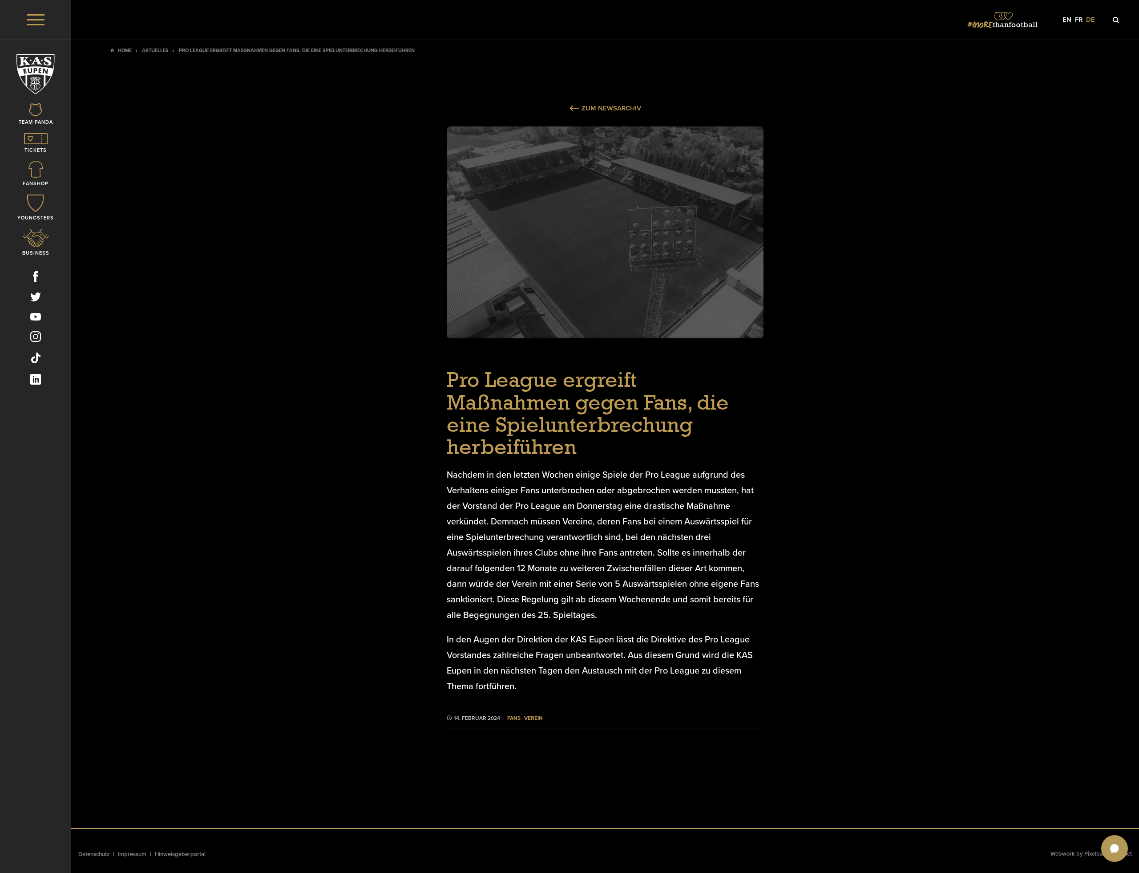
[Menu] (35, 20)
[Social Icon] (35, 278)
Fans (514, 718)
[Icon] (1116, 20)
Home (125, 50)
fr (1078, 20)
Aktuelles (155, 50)
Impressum (132, 854)
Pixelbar (1094, 853)
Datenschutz (93, 854)
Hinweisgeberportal (180, 854)
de (1090, 20)
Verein (533, 718)
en (1066, 20)
